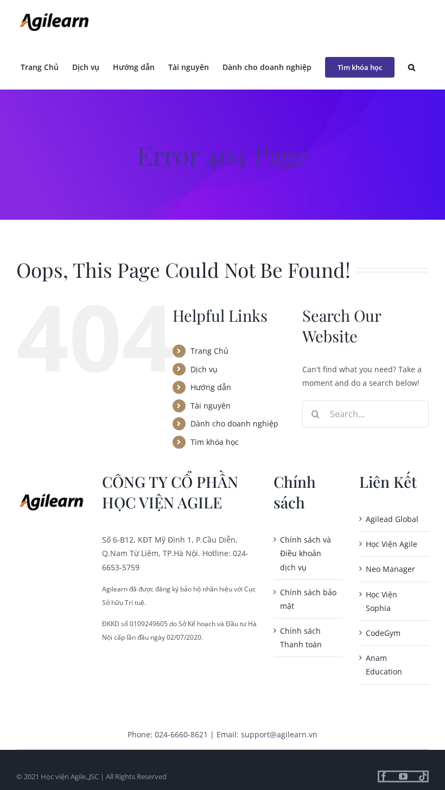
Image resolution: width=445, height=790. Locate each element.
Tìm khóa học (214, 442)
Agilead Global (392, 519)
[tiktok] (422, 776)
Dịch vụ (204, 369)
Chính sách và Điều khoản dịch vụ (305, 553)
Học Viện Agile (391, 544)
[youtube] (403, 776)
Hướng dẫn (210, 387)
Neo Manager (390, 569)
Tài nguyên (210, 405)
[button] (411, 67)
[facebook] (383, 776)
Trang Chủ (209, 351)
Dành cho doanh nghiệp (234, 423)
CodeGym (383, 633)
